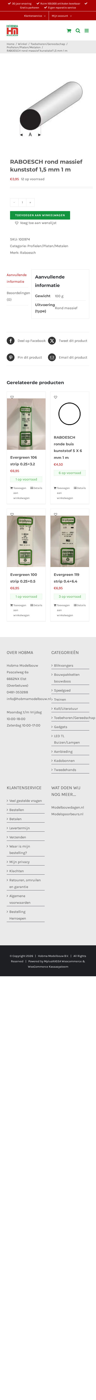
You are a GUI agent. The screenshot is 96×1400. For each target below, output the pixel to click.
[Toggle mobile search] (78, 30)
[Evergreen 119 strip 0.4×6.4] (69, 538)
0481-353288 (17, 692)
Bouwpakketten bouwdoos (67, 677)
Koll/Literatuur (66, 708)
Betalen (15, 819)
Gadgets (60, 727)
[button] (35, 223)
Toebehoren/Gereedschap (70, 718)
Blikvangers (63, 665)
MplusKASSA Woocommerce (63, 961)
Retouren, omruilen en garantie (25, 883)
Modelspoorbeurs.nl (67, 814)
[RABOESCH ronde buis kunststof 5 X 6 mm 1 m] (69, 411)
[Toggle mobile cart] (69, 30)
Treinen (60, 699)
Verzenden (17, 837)
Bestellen (16, 810)
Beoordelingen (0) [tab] (17, 296)
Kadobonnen (64, 761)
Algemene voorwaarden (20, 899)
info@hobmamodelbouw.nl (29, 699)
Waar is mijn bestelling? (19, 849)
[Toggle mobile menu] (87, 30)
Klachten (16, 871)
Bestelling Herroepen (17, 915)
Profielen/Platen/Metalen (47, 246)
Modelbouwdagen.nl (67, 807)
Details (37, 488)
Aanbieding (63, 751)
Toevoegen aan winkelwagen (40, 215)
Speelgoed (62, 690)
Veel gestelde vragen (25, 801)
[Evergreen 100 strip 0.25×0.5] (26, 538)
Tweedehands (65, 770)
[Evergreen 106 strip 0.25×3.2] (26, 421)
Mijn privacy (19, 862)
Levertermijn (19, 828)
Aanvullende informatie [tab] (17, 278)
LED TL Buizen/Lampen (67, 739)
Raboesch (28, 252)
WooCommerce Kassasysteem (48, 966)
